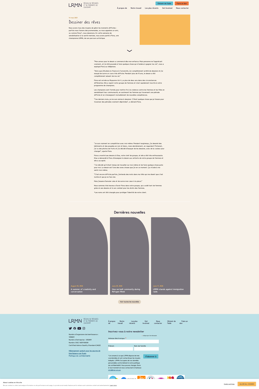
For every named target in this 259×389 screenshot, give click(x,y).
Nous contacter (182, 8)
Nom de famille (140, 346)
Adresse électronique (117, 337)
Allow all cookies (247, 384)
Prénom (111, 346)
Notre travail (136, 8)
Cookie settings (229, 384)
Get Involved (167, 8)
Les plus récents (151, 8)
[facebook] (74, 328)
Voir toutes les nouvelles (129, 301)
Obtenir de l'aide (164, 3)
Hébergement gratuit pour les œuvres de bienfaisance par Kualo (84, 352)
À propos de (122, 8)
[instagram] (84, 328)
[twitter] (70, 328)
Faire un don (182, 3)
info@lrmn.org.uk (114, 370)
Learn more (113, 385)
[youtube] (79, 328)
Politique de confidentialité (79, 355)
